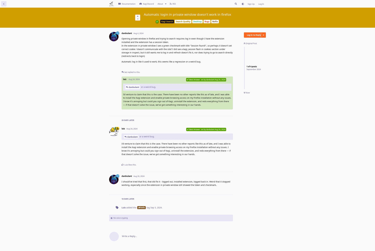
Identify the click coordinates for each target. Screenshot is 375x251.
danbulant (134, 87)
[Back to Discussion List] (3, 3)
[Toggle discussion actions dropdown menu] (263, 35)
